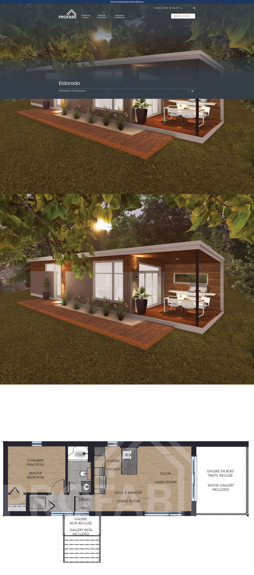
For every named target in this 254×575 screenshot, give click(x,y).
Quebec (158, 8)
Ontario (165, 8)
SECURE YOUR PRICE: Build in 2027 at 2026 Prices (127, 2)
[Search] (181, 8)
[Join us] (171, 8)
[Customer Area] (174, 8)
